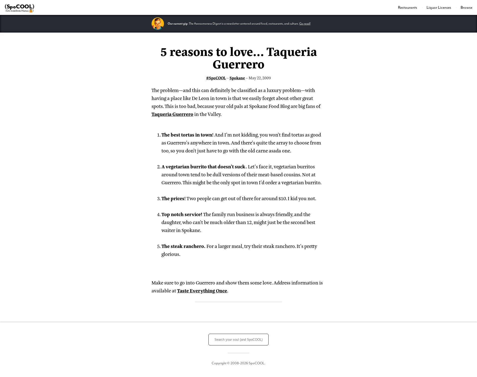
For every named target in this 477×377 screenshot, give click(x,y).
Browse (466, 7)
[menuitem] (410, 7)
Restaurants (408, 7)
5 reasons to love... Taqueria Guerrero (238, 57)
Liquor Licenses (439, 7)
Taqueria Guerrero (172, 113)
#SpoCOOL (216, 78)
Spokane (237, 78)
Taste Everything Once (202, 290)
